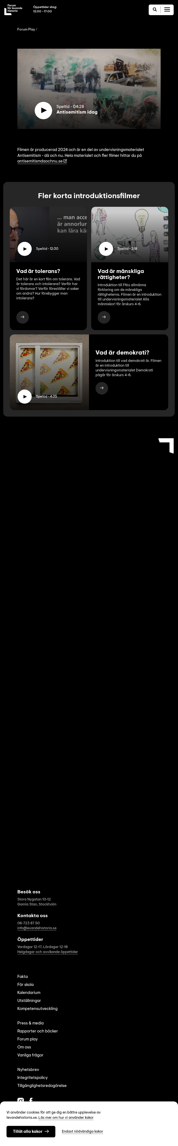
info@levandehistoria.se (36, 928)
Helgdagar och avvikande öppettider (47, 952)
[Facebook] (31, 1101)
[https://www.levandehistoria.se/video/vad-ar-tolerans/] (22, 317)
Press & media (30, 1023)
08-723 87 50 (28, 923)
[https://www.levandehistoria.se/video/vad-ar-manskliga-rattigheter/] (104, 317)
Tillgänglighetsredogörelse (42, 1086)
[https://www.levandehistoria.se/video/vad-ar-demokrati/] (102, 388)
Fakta (22, 977)
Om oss (24, 1047)
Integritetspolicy (32, 1078)
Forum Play (26, 29)
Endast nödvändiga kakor (82, 1131)
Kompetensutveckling (37, 1009)
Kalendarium (28, 993)
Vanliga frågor (30, 1055)
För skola (25, 985)
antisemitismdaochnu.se (40, 161)
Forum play (27, 1039)
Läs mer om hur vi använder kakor (66, 1118)
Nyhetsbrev (28, 1070)
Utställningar (29, 1001)
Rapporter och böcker (37, 1031)
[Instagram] (20, 1101)
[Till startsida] (13, 9)
